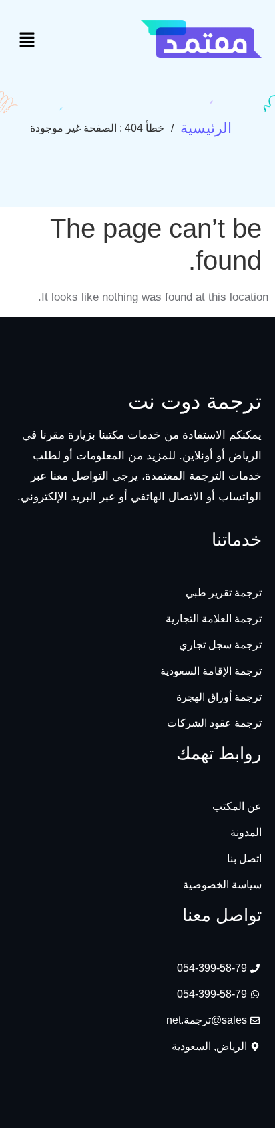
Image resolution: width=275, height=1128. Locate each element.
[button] (26, 41)
